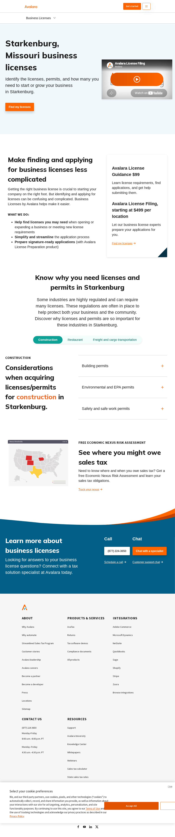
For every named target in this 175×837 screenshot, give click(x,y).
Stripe (116, 676)
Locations (27, 700)
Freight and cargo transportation (115, 339)
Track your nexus (88, 489)
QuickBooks (119, 651)
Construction (47, 339)
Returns (71, 635)
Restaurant (75, 339)
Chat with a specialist (149, 551)
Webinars (72, 760)
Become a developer (32, 684)
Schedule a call (113, 562)
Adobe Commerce (122, 626)
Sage (115, 659)
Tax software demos (77, 643)
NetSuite (117, 643)
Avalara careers (30, 667)
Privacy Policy (17, 816)
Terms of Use (93, 808)
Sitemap (26, 708)
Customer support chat (146, 562)
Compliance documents (79, 651)
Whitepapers (73, 752)
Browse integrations (123, 692)
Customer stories (31, 651)
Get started (132, 6)
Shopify (117, 667)
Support (71, 727)
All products (73, 659)
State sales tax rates (78, 777)
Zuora (116, 684)
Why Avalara (28, 626)
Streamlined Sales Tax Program (38, 643)
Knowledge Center (76, 744)
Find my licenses (20, 107)
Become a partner (31, 676)
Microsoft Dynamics (123, 635)
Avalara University (76, 735)
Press (25, 692)
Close (170, 786)
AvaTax (70, 626)
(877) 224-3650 (117, 551)
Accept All (131, 805)
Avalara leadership (31, 659)
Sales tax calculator (77, 768)
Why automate (29, 635)
